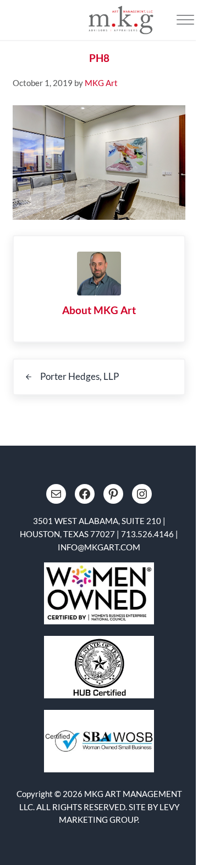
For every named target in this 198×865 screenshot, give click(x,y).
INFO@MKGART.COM (99, 547)
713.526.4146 (147, 534)
